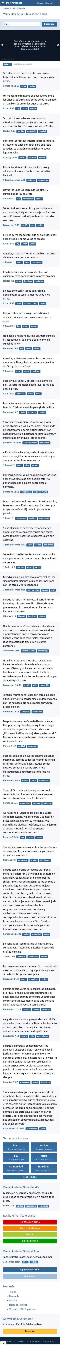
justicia (22, 158)
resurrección (32, 1129)
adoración (32, 413)
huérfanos (45, 1082)
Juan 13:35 (8, 303)
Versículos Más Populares (22, 1309)
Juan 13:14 (8, 394)
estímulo (31, 180)
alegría (24, 1036)
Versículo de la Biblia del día (21, 1187)
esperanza (43, 1206)
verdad (20, 1206)
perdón (21, 131)
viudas (35, 1082)
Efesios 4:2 (8, 281)
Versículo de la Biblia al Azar (21, 1251)
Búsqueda (21, 8)
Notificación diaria (30, 1222)
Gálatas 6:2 (8, 199)
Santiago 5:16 (10, 157)
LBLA (6, 64)
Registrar (49, 3)
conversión (44, 685)
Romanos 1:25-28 (12, 934)
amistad (36, 371)
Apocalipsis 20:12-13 (13, 1128)
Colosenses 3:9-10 (12, 685)
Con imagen (30, 1276)
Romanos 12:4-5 (11, 780)
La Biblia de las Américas (23, 64)
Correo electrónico (30, 1228)
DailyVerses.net (9, 8)
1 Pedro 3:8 (9, 956)
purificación (21, 519)
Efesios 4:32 (9, 131)
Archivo (13, 1300)
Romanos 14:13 (11, 492)
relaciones (48, 545)
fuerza (36, 1010)
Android (30, 1234)
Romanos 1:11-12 (12, 1009)
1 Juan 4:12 (9, 465)
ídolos (26, 934)
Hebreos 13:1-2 (11, 979)
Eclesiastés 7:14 (11, 1036)
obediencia (44, 860)
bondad (43, 131)
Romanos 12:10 (11, 86)
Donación (30, 1331)
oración (42, 158)
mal (52, 590)
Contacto (30, 1341)
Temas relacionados (15, 1138)
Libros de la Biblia (18, 1305)
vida (34, 685)
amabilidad (26, 492)
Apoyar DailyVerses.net (18, 1319)
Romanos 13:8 (10, 348)
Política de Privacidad (44, 1341)
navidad (21, 746)
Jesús (32, 244)
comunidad (36, 263)
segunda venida (30, 443)
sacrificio (32, 519)
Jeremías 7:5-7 (10, 1082)
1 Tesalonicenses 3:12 (14, 545)
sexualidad (36, 934)
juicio (36, 492)
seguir (42, 304)
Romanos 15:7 (10, 412)
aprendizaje (43, 180)
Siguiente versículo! (30, 1270)
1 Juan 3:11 (9, 326)
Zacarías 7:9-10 (10, 837)
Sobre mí (10, 1341)
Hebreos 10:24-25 (12, 443)
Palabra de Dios (28, 651)
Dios (27, 263)
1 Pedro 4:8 (9, 567)
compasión (31, 131)
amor (24, 86)
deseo (42, 616)
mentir (27, 685)
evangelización (30, 304)
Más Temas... (30, 1177)
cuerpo (25, 781)
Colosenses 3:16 (11, 651)
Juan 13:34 (8, 108)
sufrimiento (28, 199)
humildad (28, 281)
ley (18, 109)
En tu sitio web (30, 1241)
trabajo (34, 1262)
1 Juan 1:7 (8, 518)
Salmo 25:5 (8, 1206)
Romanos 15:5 (10, 803)
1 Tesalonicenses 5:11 (14, 180)
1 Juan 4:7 (8, 371)
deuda (36, 349)
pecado (21, 567)
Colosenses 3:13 (11, 225)
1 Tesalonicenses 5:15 (14, 590)
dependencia (42, 1036)
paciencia (39, 281)
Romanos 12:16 (11, 712)
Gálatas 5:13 (9, 616)
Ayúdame (7, 1324)
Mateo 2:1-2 (9, 746)
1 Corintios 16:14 (11, 1262)
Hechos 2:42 (9, 860)
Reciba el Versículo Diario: (19, 1215)
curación (32, 158)
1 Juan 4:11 (9, 262)
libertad (21, 616)
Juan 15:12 (8, 244)
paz (32, 225)
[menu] (57, 4)
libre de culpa (33, 590)
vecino (32, 86)
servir (30, 394)
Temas (40, 3)
